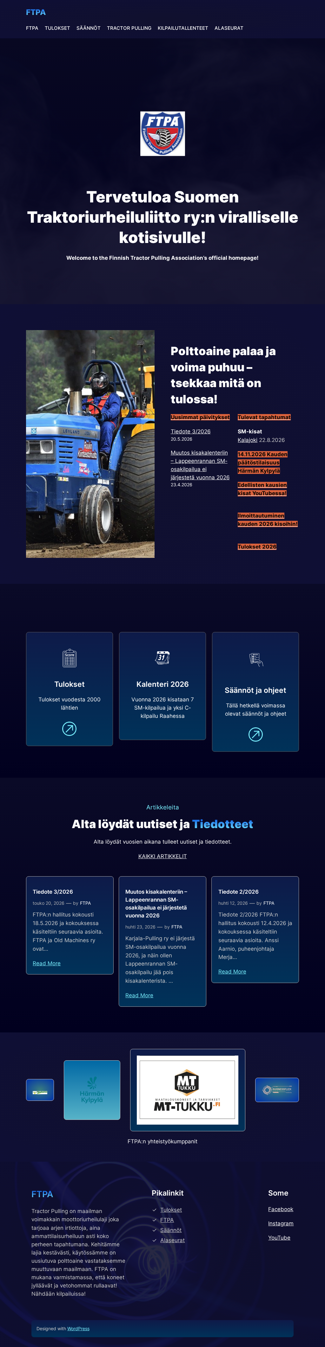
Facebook (280, 1209)
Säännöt (171, 1230)
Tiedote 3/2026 (191, 431)
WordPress (78, 1328)
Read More (47, 963)
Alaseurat (172, 1240)
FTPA (36, 12)
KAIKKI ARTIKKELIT (162, 856)
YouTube (279, 1238)
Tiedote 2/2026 (238, 892)
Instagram (281, 1223)
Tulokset (171, 1210)
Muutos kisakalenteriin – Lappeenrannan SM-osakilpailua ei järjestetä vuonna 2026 (156, 904)
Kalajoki (247, 440)
